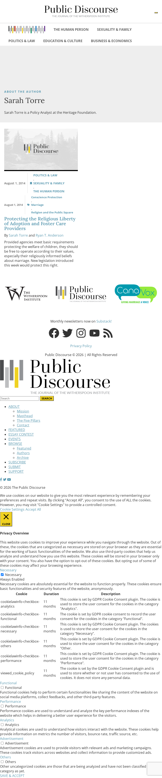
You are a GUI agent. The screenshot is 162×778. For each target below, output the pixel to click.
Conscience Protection (46, 197)
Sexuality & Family (114, 29)
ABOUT (14, 406)
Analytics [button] (7, 720)
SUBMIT (14, 467)
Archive (23, 457)
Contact (23, 425)
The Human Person (71, 29)
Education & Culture (62, 41)
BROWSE (15, 443)
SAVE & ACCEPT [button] (12, 775)
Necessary (13, 574)
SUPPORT (16, 471)
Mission (23, 411)
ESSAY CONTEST (21, 434)
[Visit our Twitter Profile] (4, 479)
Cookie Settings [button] (12, 509)
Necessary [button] (8, 570)
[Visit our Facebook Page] (1, 479)
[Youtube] (94, 333)
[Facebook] (54, 333)
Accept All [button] (33, 509)
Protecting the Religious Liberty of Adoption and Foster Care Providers (40, 223)
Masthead (25, 416)
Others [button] (5, 757)
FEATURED (16, 429)
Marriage (37, 205)
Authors (23, 453)
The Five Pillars (28, 420)
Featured (24, 448)
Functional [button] (8, 683)
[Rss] (108, 333)
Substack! (104, 321)
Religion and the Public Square (52, 212)
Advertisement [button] (11, 738)
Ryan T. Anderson (49, 235)
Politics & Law (21, 41)
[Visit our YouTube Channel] (9, 479)
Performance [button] (10, 701)
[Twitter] (67, 333)
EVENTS (14, 439)
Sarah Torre (18, 235)
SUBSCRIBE (17, 462)
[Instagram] (81, 333)
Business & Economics (111, 41)
